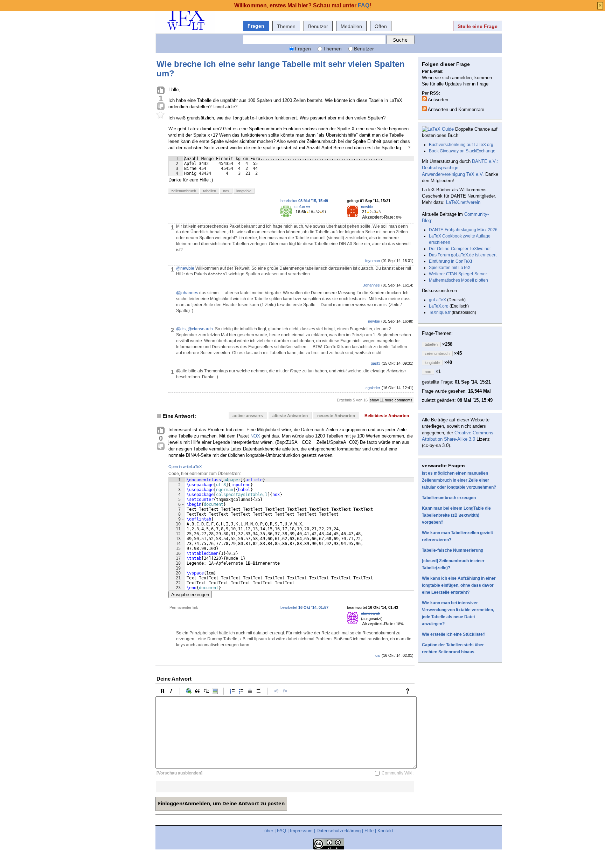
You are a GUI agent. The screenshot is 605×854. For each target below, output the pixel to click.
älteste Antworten (290, 415)
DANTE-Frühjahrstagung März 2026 (463, 229)
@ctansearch (200, 328)
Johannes (371, 285)
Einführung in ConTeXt (450, 261)
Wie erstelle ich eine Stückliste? (453, 634)
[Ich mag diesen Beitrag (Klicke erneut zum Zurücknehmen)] (161, 91)
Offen (381, 26)
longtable (243, 191)
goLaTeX (437, 299)
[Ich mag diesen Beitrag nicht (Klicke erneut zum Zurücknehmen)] (161, 106)
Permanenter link (183, 607)
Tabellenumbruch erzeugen (449, 497)
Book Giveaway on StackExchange (462, 151)
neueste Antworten (336, 415)
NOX (255, 436)
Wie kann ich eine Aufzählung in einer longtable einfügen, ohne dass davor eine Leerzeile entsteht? (459, 585)
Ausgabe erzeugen (190, 594)
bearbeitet (304, 201)
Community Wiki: (397, 773)
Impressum (301, 830)
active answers (247, 415)
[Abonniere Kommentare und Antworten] (424, 108)
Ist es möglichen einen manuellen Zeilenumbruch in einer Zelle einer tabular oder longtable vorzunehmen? (459, 480)
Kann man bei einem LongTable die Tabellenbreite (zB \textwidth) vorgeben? (456, 515)
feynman (372, 261)
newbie (367, 207)
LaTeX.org (438, 306)
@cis (181, 328)
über (268, 830)
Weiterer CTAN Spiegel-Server (458, 273)
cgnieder (373, 388)
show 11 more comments (391, 400)
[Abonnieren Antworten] (424, 98)
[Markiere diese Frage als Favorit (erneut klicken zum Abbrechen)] (161, 115)
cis (377, 655)
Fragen (256, 26)
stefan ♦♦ (302, 207)
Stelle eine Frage (478, 26)
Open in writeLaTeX (185, 466)
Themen (286, 26)
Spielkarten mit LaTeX (450, 267)
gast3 (375, 363)
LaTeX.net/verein (463, 202)
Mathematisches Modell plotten (458, 280)
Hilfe (369, 830)
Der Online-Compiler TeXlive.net (460, 248)
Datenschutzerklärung (339, 830)
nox (226, 191)
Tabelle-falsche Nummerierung (452, 550)
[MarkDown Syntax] (409, 691)
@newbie (185, 268)
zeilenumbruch (183, 191)
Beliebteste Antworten (386, 415)
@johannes (187, 292)
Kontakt (385, 830)
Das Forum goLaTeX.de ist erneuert (462, 255)
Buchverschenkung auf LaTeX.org (461, 144)
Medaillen (351, 26)
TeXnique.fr (440, 312)
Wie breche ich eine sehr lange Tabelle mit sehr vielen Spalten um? (281, 68)
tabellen (209, 191)
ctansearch (370, 613)
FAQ (281, 830)
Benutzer (318, 26)
